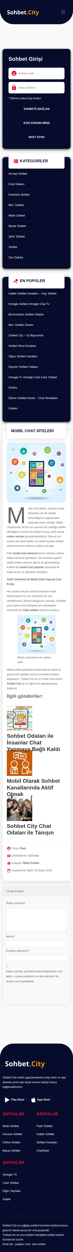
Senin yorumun (15, 903)
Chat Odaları (16, 184)
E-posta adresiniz (17, 950)
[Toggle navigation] (63, 12)
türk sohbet (38, 1244)
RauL (23, 848)
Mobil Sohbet (16, 215)
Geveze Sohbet (12, 1134)
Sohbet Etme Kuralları (22, 346)
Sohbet (12, 247)
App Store (43, 1099)
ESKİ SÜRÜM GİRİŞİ (37, 123)
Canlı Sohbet (11, 1183)
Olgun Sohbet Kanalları (23, 356)
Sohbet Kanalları (46, 1142)
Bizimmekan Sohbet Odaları (26, 314)
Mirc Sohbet (16, 205)
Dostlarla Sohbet (19, 194)
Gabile (7, 1199)
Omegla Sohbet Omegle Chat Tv (29, 304)
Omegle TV (10, 1174)
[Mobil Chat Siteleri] (36, 474)
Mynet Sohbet (17, 226)
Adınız (10, 936)
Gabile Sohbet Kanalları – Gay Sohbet (32, 293)
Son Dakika (15, 257)
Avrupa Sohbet (17, 173)
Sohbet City (14, 683)
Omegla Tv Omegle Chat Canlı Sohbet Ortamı (32, 382)
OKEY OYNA (36, 137)
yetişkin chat (22, 1244)
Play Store (17, 1099)
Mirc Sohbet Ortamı (20, 325)
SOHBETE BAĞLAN (37, 108)
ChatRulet (42, 1150)
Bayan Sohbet (11, 1150)
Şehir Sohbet (16, 236)
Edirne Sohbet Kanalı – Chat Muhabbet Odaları (33, 403)
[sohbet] (22, 12)
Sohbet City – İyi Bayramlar (25, 335)
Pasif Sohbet (44, 1126)
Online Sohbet (11, 1142)
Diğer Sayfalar (12, 1191)
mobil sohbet (30, 610)
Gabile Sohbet (45, 1134)
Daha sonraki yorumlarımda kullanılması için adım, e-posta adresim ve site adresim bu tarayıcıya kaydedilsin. (34, 976)
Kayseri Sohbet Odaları (23, 366)
